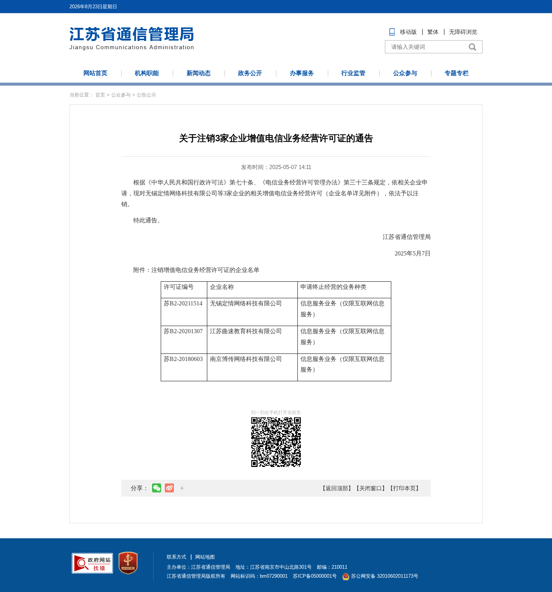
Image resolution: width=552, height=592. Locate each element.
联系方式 (176, 557)
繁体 (433, 32)
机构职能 (147, 73)
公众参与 (405, 73)
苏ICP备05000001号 (315, 576)
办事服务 (302, 73)
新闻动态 (199, 73)
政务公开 (250, 73)
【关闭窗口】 (371, 488)
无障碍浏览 (463, 32)
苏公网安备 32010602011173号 (384, 576)
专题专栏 (457, 73)
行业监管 (353, 73)
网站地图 (205, 557)
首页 (100, 95)
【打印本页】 (404, 488)
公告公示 (146, 95)
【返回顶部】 (337, 488)
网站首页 (95, 73)
